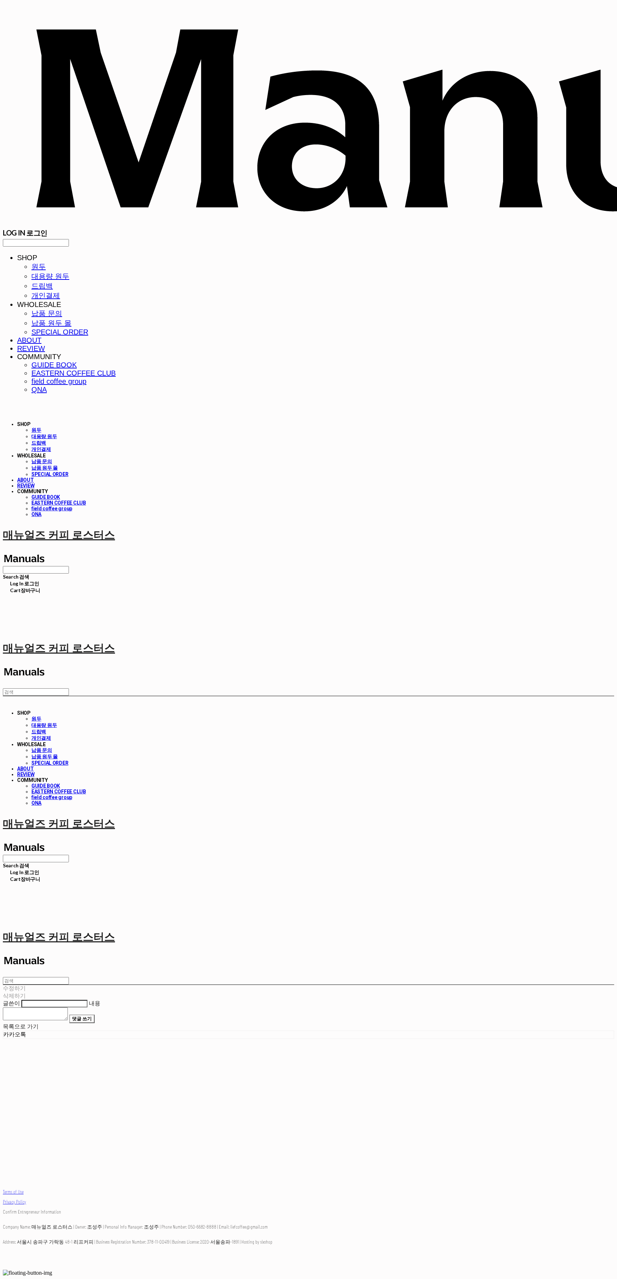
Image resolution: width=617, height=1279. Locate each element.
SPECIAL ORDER (59, 332)
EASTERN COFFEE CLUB (73, 373)
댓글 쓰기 (82, 1018)
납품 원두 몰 (51, 323)
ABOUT (29, 340)
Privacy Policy (14, 1202)
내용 (94, 1003)
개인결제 (45, 295)
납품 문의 (46, 313)
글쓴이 (11, 1003)
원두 (38, 267)
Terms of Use (13, 1192)
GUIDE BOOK (54, 365)
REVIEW (31, 348)
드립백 (42, 286)
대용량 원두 (50, 276)
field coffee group (58, 381)
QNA (39, 389)
